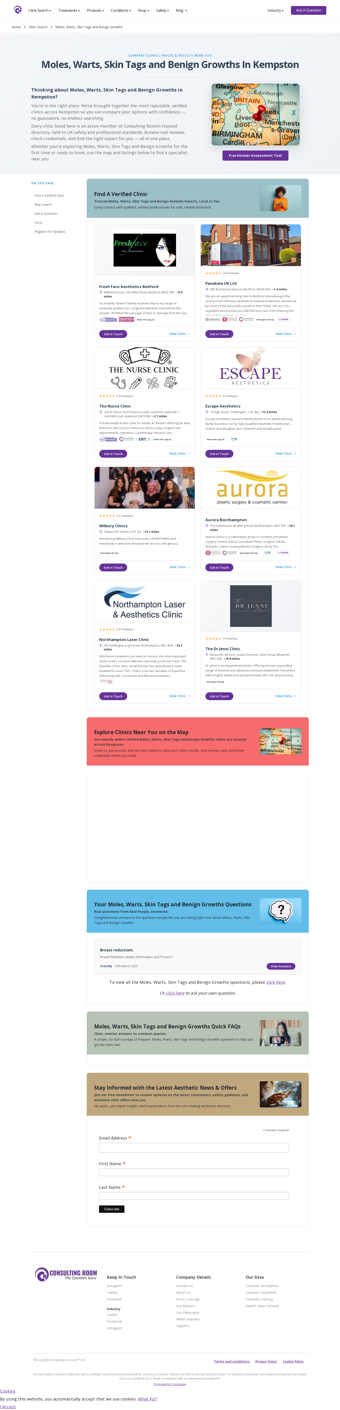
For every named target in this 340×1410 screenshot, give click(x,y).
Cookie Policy (293, 1361)
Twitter (112, 1293)
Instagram (114, 1286)
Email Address (115, 1138)
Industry (276, 10)
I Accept (8, 1407)
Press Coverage (188, 1299)
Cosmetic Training (259, 1299)
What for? (148, 1399)
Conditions (121, 10)
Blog (181, 10)
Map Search (43, 204)
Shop (143, 10)
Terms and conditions (232, 1361)
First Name (112, 1164)
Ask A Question (308, 10)
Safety (162, 10)
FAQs (39, 222)
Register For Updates (50, 231)
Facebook (114, 1299)
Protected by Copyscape (170, 1384)
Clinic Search (39, 10)
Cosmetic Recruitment (262, 1286)
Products (95, 10)
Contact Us (184, 1286)
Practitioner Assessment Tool (255, 155)
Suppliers (183, 1326)
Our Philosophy (187, 1313)
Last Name (112, 1187)
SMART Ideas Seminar (262, 1306)
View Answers (281, 966)
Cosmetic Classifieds (261, 1293)
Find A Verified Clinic (49, 195)
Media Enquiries (188, 1319)
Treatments (69, 10)
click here (275, 982)
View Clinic (177, 334)
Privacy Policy (266, 1361)
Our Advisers (185, 1306)
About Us (183, 1293)
